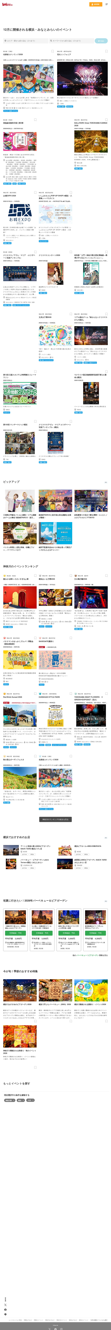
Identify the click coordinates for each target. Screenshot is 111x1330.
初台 (29, 302)
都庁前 (25, 302)
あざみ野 (8, 177)
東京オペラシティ (26, 297)
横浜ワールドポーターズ (13, 621)
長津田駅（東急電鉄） (15, 170)
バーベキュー (82, 955)
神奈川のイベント (62, 1320)
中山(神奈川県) (10, 800)
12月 (29, 1100)
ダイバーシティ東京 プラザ (35, 103)
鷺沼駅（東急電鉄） (20, 164)
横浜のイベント (83, 1320)
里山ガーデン (10, 797)
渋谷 (15, 179)
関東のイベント (38, 1320)
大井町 (20, 179)
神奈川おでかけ (49, 1320)
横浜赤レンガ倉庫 (46, 619)
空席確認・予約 (15, 933)
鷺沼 (30, 177)
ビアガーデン (93, 955)
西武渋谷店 (24, 621)
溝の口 (26, 177)
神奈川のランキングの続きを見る (55, 819)
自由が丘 (10, 179)
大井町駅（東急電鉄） (17, 168)
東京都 (5, 51)
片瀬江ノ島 (80, 626)
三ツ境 (17, 800)
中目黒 (25, 179)
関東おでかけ (28, 1320)
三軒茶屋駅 (30, 164)
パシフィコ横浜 (46, 354)
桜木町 (8, 624)
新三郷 (11, 108)
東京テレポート (26, 108)
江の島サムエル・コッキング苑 (92, 621)
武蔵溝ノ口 (44, 742)
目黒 (21, 181)
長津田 (30, 179)
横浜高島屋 (9, 678)
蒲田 (17, 177)
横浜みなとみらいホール (13, 297)
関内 (78, 165)
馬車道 (43, 290)
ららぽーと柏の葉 (54, 801)
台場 (19, 108)
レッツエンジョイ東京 (15, 1320)
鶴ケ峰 (22, 800)
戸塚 (7, 459)
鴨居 (7, 108)
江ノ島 (91, 626)
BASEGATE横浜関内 (47, 679)
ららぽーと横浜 (10, 103)
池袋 (33, 302)
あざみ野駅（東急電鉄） (13, 160)
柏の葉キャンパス (37, 108)
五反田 (21, 177)
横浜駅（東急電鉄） (27, 160)
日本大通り (84, 165)
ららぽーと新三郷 (21, 103)
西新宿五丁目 (18, 302)
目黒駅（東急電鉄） (15, 174)
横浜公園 (79, 163)
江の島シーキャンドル (85, 623)
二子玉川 (10, 181)
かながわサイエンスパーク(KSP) (50, 739)
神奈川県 (59, 51)
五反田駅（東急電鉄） (22, 162)
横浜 (13, 177)
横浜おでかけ (73, 1320)
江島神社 (79, 621)
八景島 (62, 103)
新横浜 (8, 409)
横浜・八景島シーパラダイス (68, 101)
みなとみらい (10, 240)
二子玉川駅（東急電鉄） (16, 172)
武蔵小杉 (17, 181)
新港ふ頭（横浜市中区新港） (85, 737)
